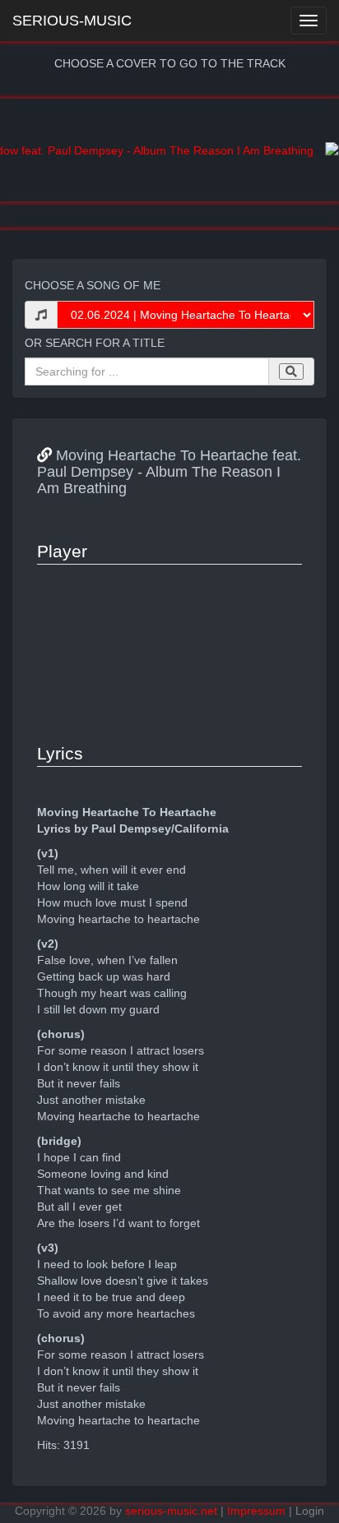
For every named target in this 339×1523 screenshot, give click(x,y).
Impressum (256, 1510)
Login (309, 1510)
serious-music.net (171, 1510)
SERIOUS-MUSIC (72, 20)
